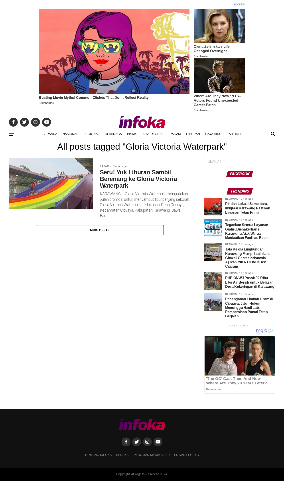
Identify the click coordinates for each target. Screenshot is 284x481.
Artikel (235, 134)
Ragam (175, 134)
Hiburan (193, 134)
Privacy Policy (186, 455)
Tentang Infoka (98, 455)
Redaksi (122, 455)
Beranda (50, 134)
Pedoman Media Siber (152, 455)
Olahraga (113, 134)
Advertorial (153, 134)
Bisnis (132, 134)
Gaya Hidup (214, 134)
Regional (91, 134)
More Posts (100, 230)
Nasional (70, 134)
